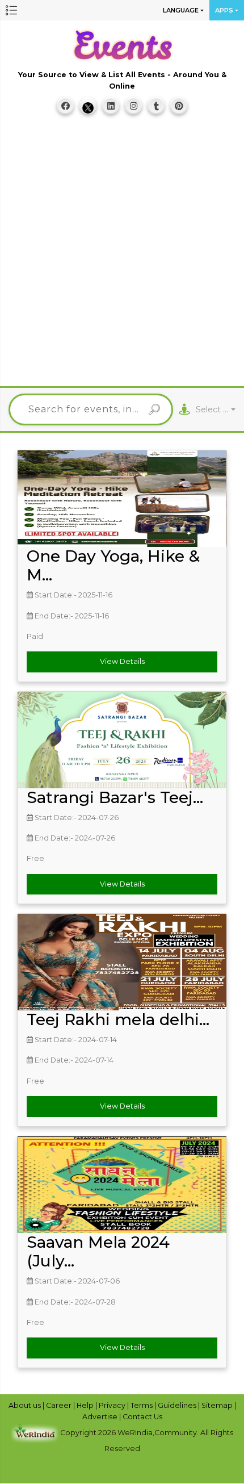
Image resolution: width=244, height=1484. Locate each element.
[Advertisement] (122, 255)
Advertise (100, 1416)
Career (59, 1405)
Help (86, 1405)
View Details (122, 661)
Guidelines (178, 1405)
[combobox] (215, 410)
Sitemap (217, 1405)
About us (26, 1405)
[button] (11, 10)
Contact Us (142, 1416)
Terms (142, 1405)
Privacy (113, 1405)
